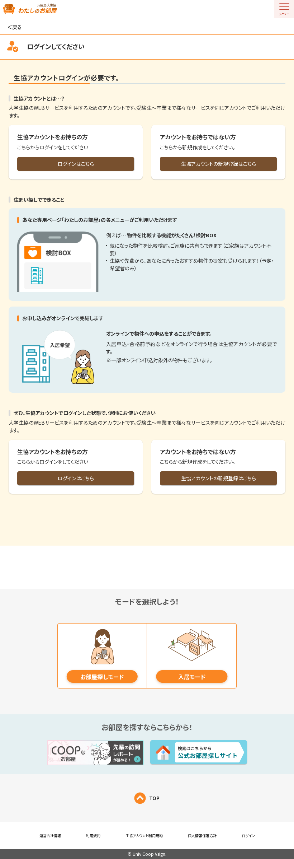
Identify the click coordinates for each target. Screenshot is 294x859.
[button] (284, 9)
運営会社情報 (50, 835)
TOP (154, 798)
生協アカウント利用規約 (144, 835)
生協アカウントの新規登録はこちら (218, 163)
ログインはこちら (76, 163)
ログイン (248, 835)
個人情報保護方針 (202, 835)
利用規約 (93, 835)
